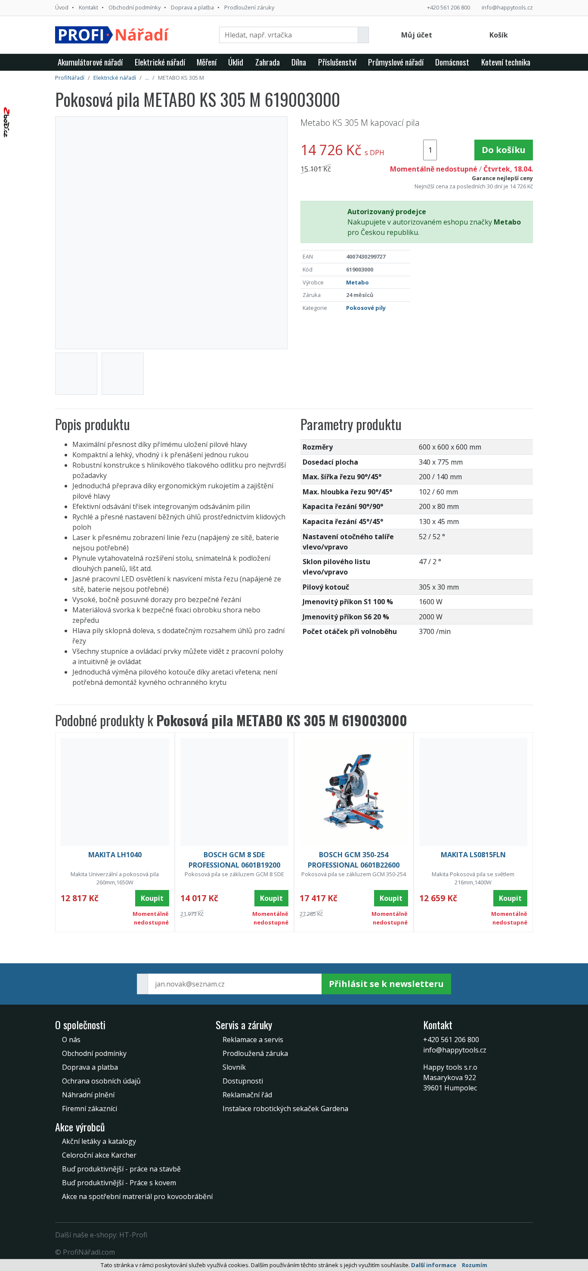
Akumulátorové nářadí (90, 62)
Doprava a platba (192, 7)
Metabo (357, 282)
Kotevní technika (505, 62)
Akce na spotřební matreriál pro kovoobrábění (137, 1196)
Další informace (433, 1265)
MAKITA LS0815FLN (473, 854)
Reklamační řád (247, 1094)
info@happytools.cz (507, 7)
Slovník (234, 1067)
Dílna (298, 62)
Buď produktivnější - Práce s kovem (119, 1182)
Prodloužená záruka (255, 1053)
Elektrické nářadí (160, 62)
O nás (71, 1039)
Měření (207, 62)
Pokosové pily (366, 308)
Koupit (152, 898)
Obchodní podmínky (134, 7)
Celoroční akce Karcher (99, 1155)
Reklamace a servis (253, 1039)
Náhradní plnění (88, 1094)
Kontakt (88, 7)
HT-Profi (133, 1235)
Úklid (235, 62)
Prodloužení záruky (249, 7)
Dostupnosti (243, 1081)
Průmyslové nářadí (396, 62)
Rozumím (474, 1265)
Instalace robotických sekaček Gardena (285, 1108)
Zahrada (267, 62)
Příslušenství (337, 62)
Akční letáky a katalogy (99, 1141)
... (147, 77)
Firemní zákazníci (89, 1108)
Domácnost (452, 62)
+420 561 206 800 (448, 7)
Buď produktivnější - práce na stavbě (121, 1169)
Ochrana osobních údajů (101, 1081)
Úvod (61, 7)
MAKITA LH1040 (115, 854)
